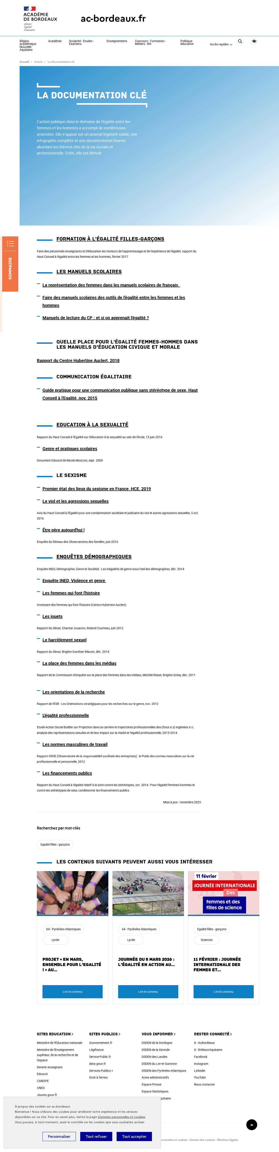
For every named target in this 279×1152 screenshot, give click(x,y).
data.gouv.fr (97, 1063)
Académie (54, 41)
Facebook (200, 1057)
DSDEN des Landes (154, 1057)
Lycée (55, 940)
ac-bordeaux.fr (113, 18)
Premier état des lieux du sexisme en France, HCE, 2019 (97, 489)
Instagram (201, 1063)
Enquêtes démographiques (94, 557)
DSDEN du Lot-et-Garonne (159, 1063)
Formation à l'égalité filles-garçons (110, 239)
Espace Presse (151, 1084)
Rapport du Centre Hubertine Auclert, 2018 (78, 360)
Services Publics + (101, 1070)
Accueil (24, 62)
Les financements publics (67, 773)
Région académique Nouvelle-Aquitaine (28, 45)
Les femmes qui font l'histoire (71, 593)
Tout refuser (96, 1136)
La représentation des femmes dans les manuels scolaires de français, (111, 285)
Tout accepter (134, 1136)
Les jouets (53, 616)
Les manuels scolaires (89, 271)
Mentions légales (227, 1140)
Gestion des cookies (202, 1140)
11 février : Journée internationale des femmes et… (217, 965)
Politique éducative (187, 43)
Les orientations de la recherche (74, 692)
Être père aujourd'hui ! (64, 530)
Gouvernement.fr (100, 1043)
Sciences (207, 940)
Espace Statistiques (155, 1091)
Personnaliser (59, 1136)
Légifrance (96, 1050)
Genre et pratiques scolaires (70, 448)
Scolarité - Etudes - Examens (81, 43)
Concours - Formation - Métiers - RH (150, 43)
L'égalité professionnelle (66, 715)
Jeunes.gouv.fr (47, 1095)
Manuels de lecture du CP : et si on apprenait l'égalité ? (96, 318)
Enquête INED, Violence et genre (74, 580)
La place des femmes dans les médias (79, 663)
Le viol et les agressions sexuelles (76, 501)
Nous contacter (204, 1084)
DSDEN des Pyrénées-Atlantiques (164, 1070)
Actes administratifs (155, 1077)
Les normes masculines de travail (75, 744)
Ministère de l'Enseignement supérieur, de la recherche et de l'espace (57, 1055)
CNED (41, 1088)
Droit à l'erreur (98, 1077)
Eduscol (42, 1074)
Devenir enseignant (50, 1067)
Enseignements (117, 41)
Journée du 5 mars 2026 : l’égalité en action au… (146, 962)
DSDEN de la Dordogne (157, 1043)
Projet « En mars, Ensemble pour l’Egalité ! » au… (72, 965)
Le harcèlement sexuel (65, 640)
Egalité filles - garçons (55, 844)
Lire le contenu (72, 992)
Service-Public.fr (100, 1057)
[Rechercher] (240, 44)
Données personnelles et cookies (121, 1117)
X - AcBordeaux (204, 1043)
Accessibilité (254, 41)
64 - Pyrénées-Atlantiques (63, 929)
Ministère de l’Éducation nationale (59, 1043)
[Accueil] (41, 18)
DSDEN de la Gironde (156, 1050)
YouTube (200, 1077)
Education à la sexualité (92, 425)
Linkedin (199, 1070)
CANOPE (43, 1081)
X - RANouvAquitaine (208, 1050)
